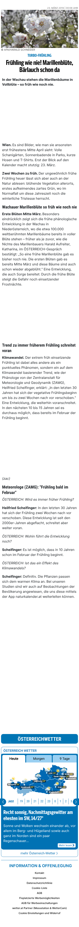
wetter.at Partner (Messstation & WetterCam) (39, 908)
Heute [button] (13, 759)
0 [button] (55, 801)
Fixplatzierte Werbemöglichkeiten (39, 898)
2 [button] (66, 801)
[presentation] (3, 801)
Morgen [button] (39, 759)
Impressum (39, 877)
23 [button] (48, 801)
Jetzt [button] (11, 801)
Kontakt (39, 872)
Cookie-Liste (39, 888)
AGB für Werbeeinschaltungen (39, 903)
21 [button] (34, 801)
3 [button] (71, 801)
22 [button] (41, 801)
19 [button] (21, 801)
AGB (39, 893)
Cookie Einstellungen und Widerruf (39, 913)
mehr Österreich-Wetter (37, 853)
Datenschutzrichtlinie (39, 883)
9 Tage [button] (65, 759)
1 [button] (60, 801)
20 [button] (28, 801)
